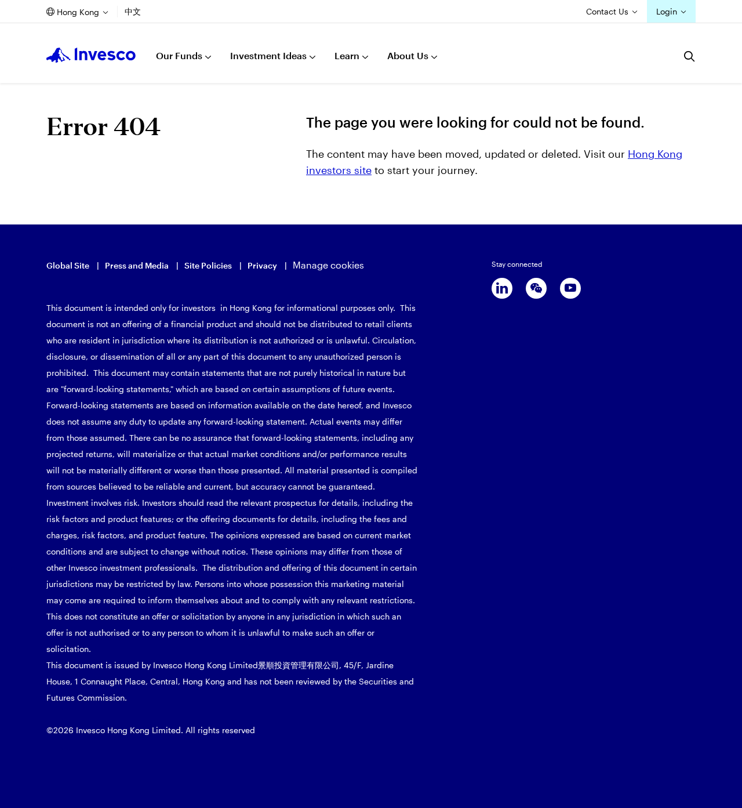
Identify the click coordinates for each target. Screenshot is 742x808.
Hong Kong (78, 12)
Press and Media (137, 265)
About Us (407, 55)
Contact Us (607, 11)
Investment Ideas (268, 55)
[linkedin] (502, 288)
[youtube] (570, 288)
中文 (133, 11)
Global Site (67, 265)
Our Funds (179, 55)
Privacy (262, 265)
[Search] (690, 56)
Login (666, 11)
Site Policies (208, 265)
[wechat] (536, 288)
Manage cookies (328, 264)
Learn (346, 55)
